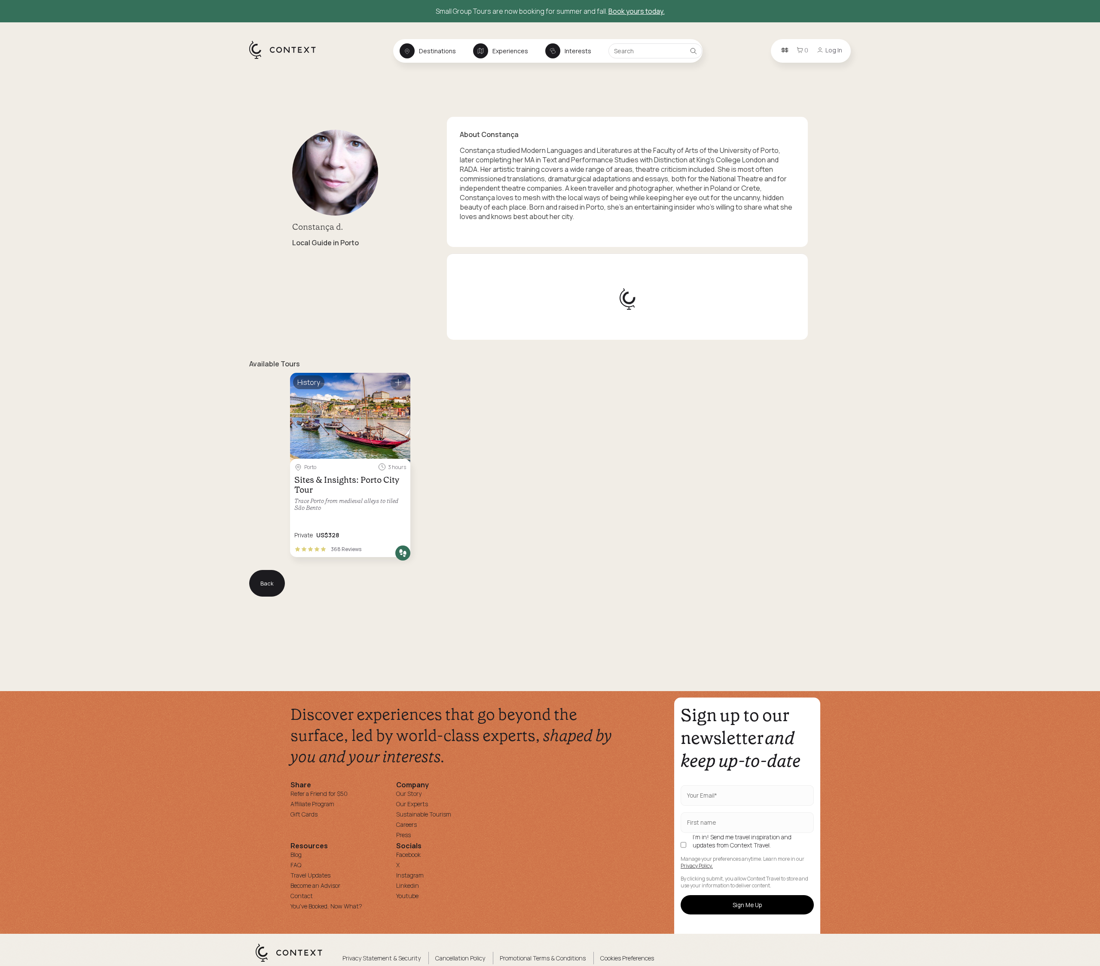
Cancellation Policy (460, 958)
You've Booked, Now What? (326, 906)
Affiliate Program (312, 804)
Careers (406, 824)
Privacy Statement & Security (381, 958)
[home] (286, 58)
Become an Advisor (315, 885)
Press (403, 835)
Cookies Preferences (627, 958)
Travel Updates (310, 875)
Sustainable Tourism (423, 814)
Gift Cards (304, 814)
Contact (301, 896)
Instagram (410, 875)
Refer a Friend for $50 (319, 793)
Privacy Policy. (697, 865)
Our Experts (412, 804)
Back (267, 583)
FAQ (295, 865)
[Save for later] (398, 382)
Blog (296, 854)
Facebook (408, 854)
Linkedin (407, 885)
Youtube (407, 896)
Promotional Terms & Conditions (543, 958)
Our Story (409, 793)
